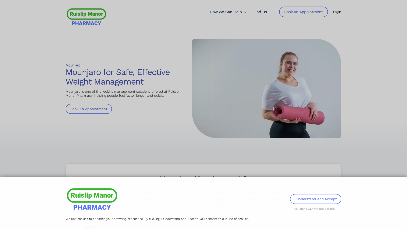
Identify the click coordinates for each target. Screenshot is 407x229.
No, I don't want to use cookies (314, 208)
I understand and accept (316, 199)
